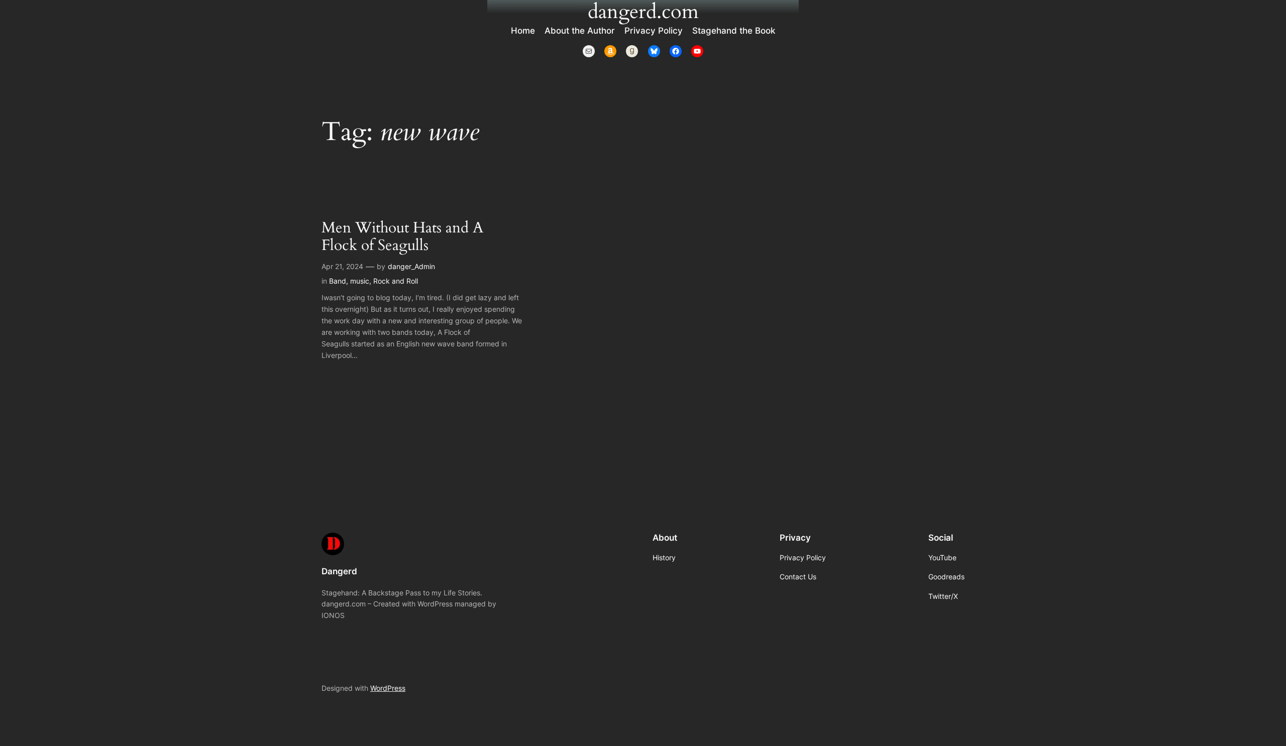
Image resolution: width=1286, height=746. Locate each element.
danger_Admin (411, 266)
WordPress (387, 688)
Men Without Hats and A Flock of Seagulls (402, 237)
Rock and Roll (395, 281)
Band (337, 281)
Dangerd (339, 571)
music (359, 281)
